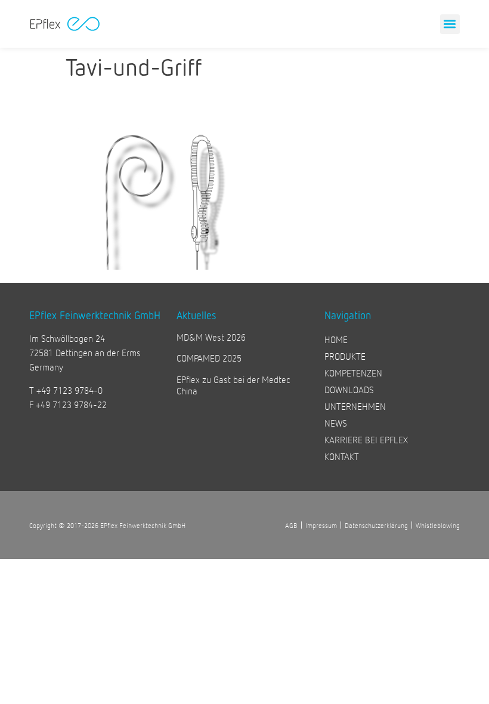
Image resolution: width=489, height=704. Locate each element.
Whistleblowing (438, 525)
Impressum (321, 525)
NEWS (335, 422)
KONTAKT (341, 456)
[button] (450, 24)
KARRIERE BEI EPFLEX (366, 439)
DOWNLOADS (349, 389)
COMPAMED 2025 (209, 357)
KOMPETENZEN (353, 372)
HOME (336, 339)
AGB (291, 525)
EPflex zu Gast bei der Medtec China (233, 385)
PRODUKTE (345, 356)
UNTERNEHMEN (355, 406)
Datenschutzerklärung (376, 525)
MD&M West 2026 (211, 337)
